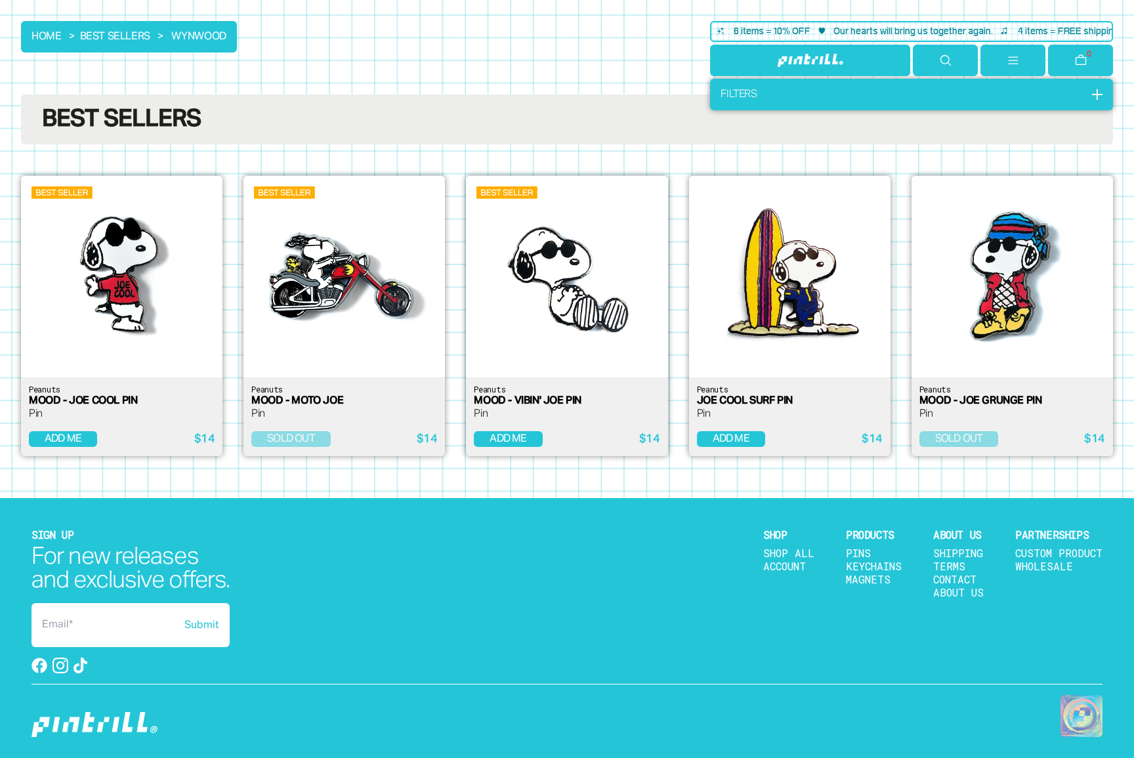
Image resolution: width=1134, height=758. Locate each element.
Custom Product (1058, 553)
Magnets (868, 579)
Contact (954, 579)
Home (46, 37)
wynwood (198, 37)
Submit (201, 625)
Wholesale (1044, 566)
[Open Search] (945, 60)
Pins (858, 553)
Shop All (788, 553)
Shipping (958, 553)
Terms (949, 566)
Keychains (874, 566)
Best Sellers (115, 37)
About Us (958, 592)
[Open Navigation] (1012, 60)
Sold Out (291, 439)
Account (784, 566)
